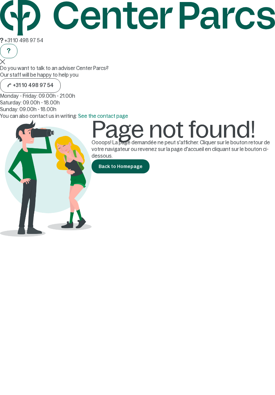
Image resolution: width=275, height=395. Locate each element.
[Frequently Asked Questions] (8, 51)
